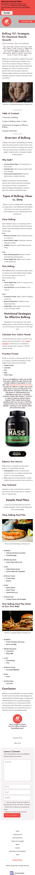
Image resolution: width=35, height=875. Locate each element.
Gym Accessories (18, 838)
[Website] (17, 798)
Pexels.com (28, 104)
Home (17, 831)
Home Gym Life (17, 834)
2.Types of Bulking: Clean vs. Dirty (14, 121)
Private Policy (17, 55)
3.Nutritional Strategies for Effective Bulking (15, 126)
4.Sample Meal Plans (9, 131)
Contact (17, 848)
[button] (25, 21)
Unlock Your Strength (17, 841)
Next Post (17, 743)
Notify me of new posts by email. (16, 812)
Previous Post (17, 738)
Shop (17, 854)
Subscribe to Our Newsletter (17, 851)
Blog (16, 43)
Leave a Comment (8, 43)
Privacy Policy (5, 5)
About (17, 844)
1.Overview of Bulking (10, 117)
